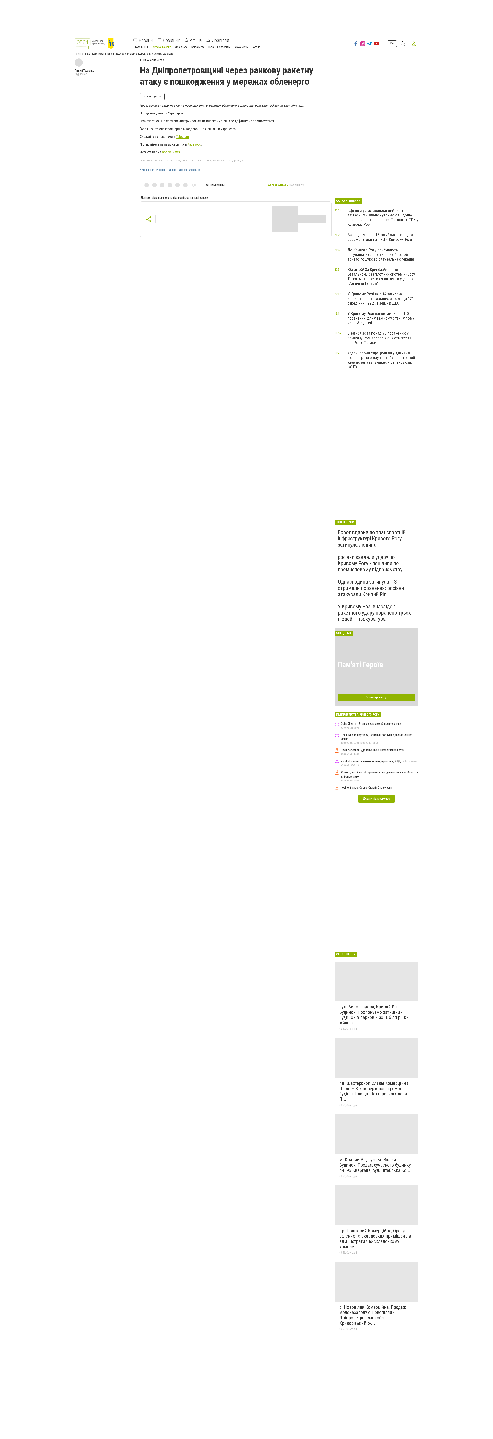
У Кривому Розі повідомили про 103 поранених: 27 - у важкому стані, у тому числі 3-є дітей (380, 318)
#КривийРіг (147, 170)
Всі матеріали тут (376, 697)
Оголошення (141, 46)
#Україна (194, 170)
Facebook (194, 144)
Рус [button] (392, 43)
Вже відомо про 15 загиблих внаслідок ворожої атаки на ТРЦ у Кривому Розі (380, 237)
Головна (79, 54)
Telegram (182, 136)
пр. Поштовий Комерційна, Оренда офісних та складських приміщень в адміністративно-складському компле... (375, 1238)
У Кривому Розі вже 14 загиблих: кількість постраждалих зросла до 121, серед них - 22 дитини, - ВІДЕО (380, 299)
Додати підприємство (376, 798)
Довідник (171, 40)
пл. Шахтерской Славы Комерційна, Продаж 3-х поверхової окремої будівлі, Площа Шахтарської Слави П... (374, 1091)
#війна (172, 170)
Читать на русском (152, 96)
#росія (183, 170)
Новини (146, 40)
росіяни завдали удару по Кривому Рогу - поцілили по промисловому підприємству (370, 563)
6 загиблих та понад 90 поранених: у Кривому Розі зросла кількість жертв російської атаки (379, 338)
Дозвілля (220, 40)
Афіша (196, 40)
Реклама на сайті (161, 46)
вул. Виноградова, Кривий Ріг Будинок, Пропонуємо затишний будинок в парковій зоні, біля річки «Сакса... (374, 1015)
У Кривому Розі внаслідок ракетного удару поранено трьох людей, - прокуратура (374, 612)
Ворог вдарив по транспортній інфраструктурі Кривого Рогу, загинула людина (372, 538)
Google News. (171, 152)
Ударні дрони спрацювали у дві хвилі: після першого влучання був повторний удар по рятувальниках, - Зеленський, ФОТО (381, 360)
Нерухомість (241, 46)
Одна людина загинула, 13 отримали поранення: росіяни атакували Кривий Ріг (371, 588)
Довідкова (181, 46)
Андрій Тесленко (84, 70)
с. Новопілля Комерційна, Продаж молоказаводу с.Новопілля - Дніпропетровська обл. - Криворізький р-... (372, 1315)
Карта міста (198, 46)
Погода (256, 46)
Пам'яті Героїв (360, 664)
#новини (161, 170)
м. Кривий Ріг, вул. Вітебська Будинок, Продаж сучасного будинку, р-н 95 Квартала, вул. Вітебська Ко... (375, 1165)
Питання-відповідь (219, 46)
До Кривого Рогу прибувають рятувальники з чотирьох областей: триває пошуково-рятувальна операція (380, 254)
